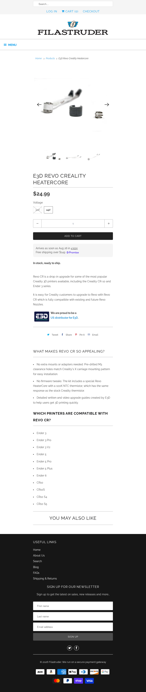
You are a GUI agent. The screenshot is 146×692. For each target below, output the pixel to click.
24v (48, 209)
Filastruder (55, 662)
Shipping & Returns (45, 578)
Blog (36, 567)
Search (37, 561)
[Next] (107, 105)
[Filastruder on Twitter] (69, 648)
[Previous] (39, 105)
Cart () (71, 11)
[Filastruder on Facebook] (76, 648)
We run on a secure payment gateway (84, 662)
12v (38, 209)
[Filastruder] (73, 28)
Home (36, 549)
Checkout (91, 11)
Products (50, 58)
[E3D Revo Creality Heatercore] (73, 105)
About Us (39, 555)
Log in (51, 11)
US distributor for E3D (64, 317)
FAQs (36, 572)
